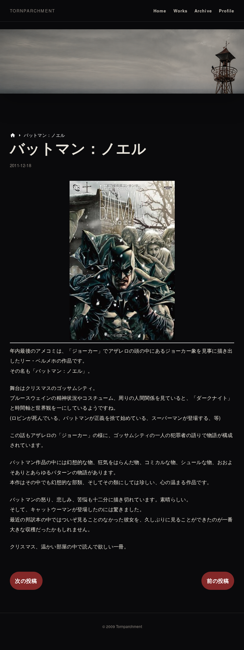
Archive (203, 11)
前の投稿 (218, 580)
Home (159, 11)
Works (180, 11)
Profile (226, 11)
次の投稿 (26, 580)
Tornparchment (32, 11)
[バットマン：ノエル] (122, 335)
